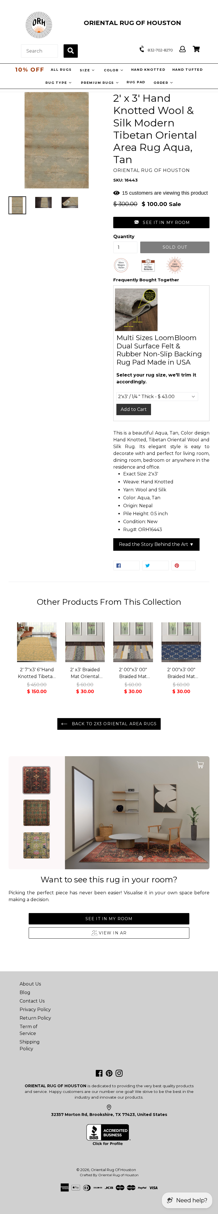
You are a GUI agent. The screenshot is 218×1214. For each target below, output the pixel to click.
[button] (161, 222)
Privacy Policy (35, 1009)
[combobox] (39, 51)
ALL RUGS (61, 70)
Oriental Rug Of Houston (113, 1169)
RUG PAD (136, 82)
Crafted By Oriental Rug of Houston (109, 1175)
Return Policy (35, 1018)
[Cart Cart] (196, 49)
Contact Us (32, 1001)
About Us (30, 984)
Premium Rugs (98, 83)
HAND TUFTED (187, 70)
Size (85, 70)
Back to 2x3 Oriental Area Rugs (113, 723)
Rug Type (56, 83)
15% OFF (29, 69)
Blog (25, 992)
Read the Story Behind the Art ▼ (156, 544)
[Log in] (182, 49)
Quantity (124, 236)
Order (162, 83)
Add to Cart (134, 409)
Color (112, 70)
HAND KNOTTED (148, 70)
